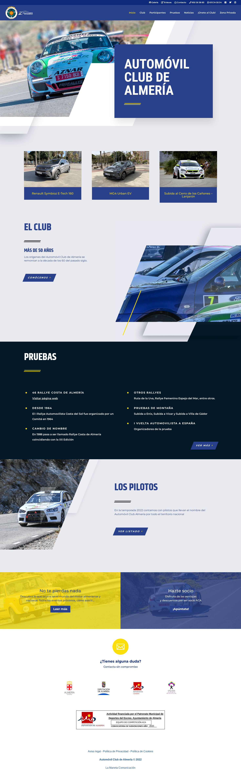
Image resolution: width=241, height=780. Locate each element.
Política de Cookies (142, 751)
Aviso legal (94, 751)
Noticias (189, 12)
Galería (154, 2)
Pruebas (175, 12)
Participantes (158, 12)
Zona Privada (228, 12)
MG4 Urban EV (120, 193)
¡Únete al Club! (207, 12)
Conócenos (38, 277)
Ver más (203, 445)
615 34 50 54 (215, 2)
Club (142, 12)
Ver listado (129, 531)
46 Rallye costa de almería (58, 392)
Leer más (60, 609)
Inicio (132, 12)
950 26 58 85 (197, 2)
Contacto (181, 2)
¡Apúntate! (181, 609)
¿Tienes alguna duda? (120, 661)
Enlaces (167, 2)
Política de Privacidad (115, 751)
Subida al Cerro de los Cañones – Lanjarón (188, 195)
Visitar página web (45, 398)
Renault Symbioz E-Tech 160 (52, 193)
